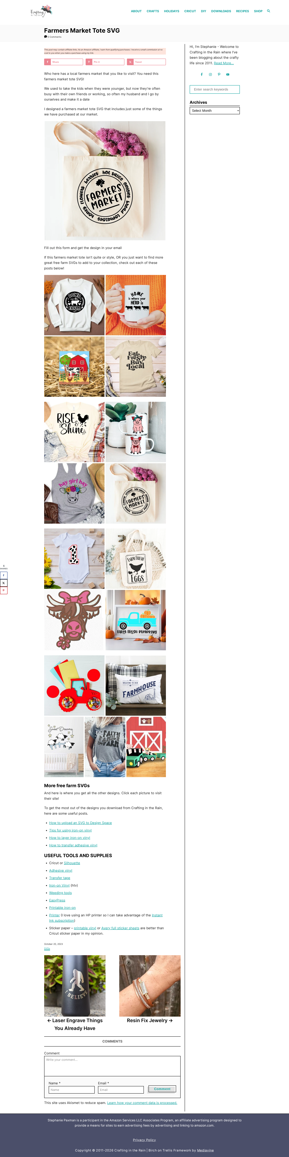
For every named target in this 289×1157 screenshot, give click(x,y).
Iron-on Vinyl (59, 885)
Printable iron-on (62, 908)
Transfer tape (59, 878)
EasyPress (57, 900)
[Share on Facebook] (4, 575)
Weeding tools (60, 893)
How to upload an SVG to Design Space (80, 823)
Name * (55, 1083)
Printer (54, 915)
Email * (103, 1083)
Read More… (224, 63)
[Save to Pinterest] (4, 590)
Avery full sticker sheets (120, 928)
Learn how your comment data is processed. (142, 1103)
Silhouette (72, 863)
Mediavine (205, 1150)
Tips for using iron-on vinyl (70, 830)
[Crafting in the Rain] (52, 11)
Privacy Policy (144, 1140)
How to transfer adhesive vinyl (73, 845)
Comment (52, 1053)
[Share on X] (4, 583)
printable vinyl (85, 928)
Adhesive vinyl (60, 871)
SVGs (47, 948)
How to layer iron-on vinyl (69, 838)
